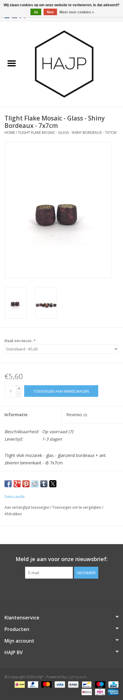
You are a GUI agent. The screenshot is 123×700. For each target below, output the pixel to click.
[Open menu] (11, 63)
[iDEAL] (19, 684)
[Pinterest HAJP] (61, 591)
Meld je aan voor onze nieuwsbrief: (61, 559)
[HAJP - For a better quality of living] (73, 63)
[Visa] (59, 684)
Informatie (15, 414)
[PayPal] (32, 684)
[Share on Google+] (17, 483)
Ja (36, 12)
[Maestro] (99, 684)
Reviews (76, 414)
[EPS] (99, 691)
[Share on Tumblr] (43, 483)
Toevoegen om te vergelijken (77, 507)
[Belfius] (86, 691)
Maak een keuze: (19, 340)
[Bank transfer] (72, 684)
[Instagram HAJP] (72, 591)
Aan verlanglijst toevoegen (27, 507)
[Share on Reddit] (35, 483)
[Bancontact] (86, 684)
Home (9, 132)
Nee (50, 12)
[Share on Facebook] (8, 483)
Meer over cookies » (76, 12)
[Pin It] (26, 483)
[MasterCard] (46, 684)
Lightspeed (76, 676)
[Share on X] (52, 483)
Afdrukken (13, 513)
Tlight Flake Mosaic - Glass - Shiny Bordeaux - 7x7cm (67, 132)
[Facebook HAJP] (51, 591)
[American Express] (112, 691)
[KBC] (112, 684)
